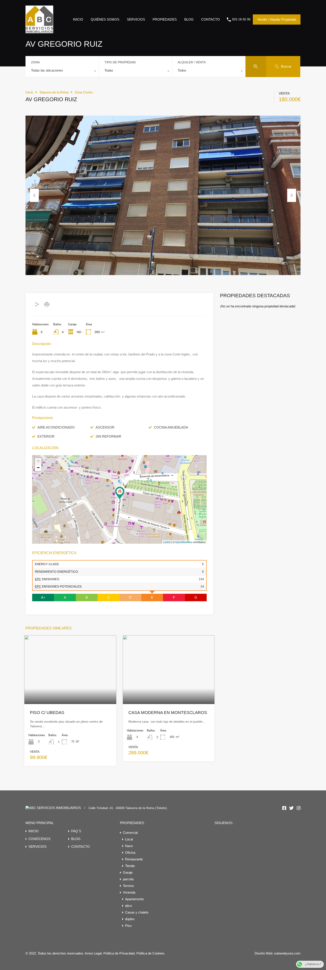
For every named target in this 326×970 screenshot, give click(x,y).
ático (128, 906)
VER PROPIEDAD (70, 690)
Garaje (128, 872)
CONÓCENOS (39, 838)
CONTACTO (210, 19)
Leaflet (167, 542)
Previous (34, 195)
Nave (129, 846)
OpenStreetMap (183, 542)
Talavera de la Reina (54, 92)
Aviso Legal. (94, 953)
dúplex (130, 919)
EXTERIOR (46, 436)
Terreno (128, 886)
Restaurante (134, 859)
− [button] (38, 467)
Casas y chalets (137, 912)
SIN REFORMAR (108, 436)
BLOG (189, 19)
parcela (128, 879)
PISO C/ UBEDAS (47, 712)
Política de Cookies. (150, 953)
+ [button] (38, 461)
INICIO (78, 19)
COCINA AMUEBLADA (171, 427)
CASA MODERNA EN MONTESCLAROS (167, 712)
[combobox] (62, 71)
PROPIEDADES (165, 19)
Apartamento (134, 899)
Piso (128, 925)
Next (291, 195)
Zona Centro (84, 92)
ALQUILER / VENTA (192, 62)
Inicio (29, 92)
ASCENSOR (105, 427)
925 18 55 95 (241, 19)
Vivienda (129, 892)
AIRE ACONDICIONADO (56, 427)
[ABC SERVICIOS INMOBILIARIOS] (39, 31)
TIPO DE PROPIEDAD (120, 62)
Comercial (130, 832)
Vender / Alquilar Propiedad (276, 19)
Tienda (130, 866)
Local (129, 839)
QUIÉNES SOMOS (105, 19)
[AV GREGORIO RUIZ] (119, 493)
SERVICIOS (136, 19)
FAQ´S (76, 831)
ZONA (35, 62)
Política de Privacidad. (119, 953)
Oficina (130, 852)
